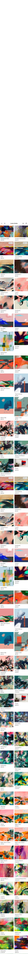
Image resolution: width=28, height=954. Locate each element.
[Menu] (1, 2)
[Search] (4, 2)
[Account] (23, 2)
